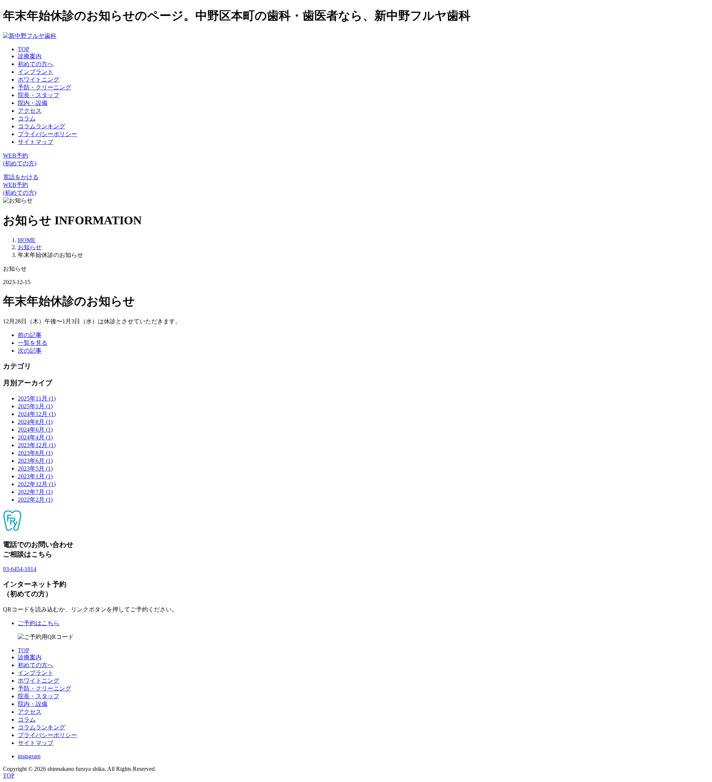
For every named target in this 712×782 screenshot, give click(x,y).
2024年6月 (35, 429)
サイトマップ (35, 142)
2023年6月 (35, 461)
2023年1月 (35, 476)
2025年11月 (37, 398)
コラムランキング (41, 126)
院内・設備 (32, 103)
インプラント (35, 72)
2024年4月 (35, 437)
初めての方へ (35, 64)
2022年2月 (35, 499)
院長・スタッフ (38, 95)
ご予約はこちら (38, 623)
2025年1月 (35, 406)
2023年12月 (37, 445)
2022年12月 (37, 484)
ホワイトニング (38, 79)
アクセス (30, 111)
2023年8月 (35, 453)
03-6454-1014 (19, 569)
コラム (27, 118)
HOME (27, 240)
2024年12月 (37, 414)
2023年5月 (35, 468)
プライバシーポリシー (47, 134)
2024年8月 (35, 422)
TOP (23, 49)
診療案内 (30, 56)
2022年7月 (35, 492)
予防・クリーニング (44, 87)
